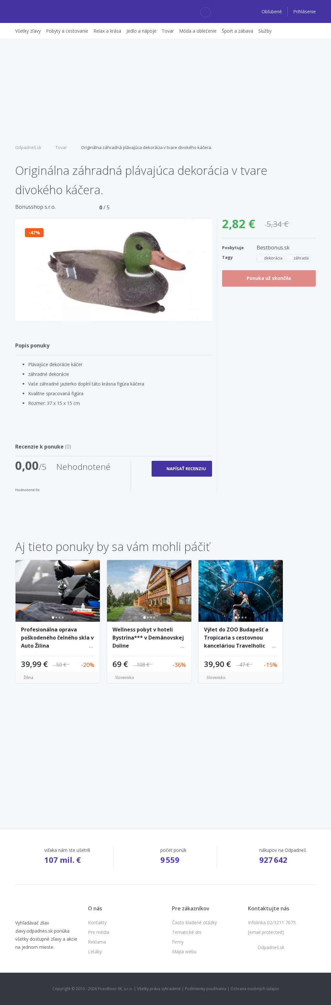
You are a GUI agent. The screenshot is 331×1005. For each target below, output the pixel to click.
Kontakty (97, 922)
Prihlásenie (304, 11)
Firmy (178, 942)
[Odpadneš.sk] (40, 11)
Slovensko (124, 677)
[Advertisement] (165, 91)
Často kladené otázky (194, 922)
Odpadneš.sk (28, 147)
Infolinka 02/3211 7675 (272, 922)
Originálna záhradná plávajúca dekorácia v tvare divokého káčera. (146, 147)
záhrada (301, 258)
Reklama (97, 942)
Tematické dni (186, 932)
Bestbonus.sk (273, 247)
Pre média (98, 932)
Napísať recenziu (186, 468)
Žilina (28, 677)
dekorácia (273, 258)
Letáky (95, 951)
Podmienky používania (205, 988)
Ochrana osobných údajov (254, 988)
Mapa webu (184, 951)
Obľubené (272, 11)
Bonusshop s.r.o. (35, 206)
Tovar (61, 147)
